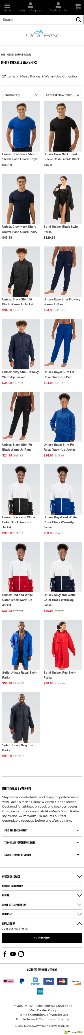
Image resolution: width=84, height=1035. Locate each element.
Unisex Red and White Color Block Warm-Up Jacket (17, 600)
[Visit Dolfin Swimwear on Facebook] (5, 954)
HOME (3, 54)
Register (36, 11)
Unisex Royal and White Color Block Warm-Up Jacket (60, 522)
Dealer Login (58, 11)
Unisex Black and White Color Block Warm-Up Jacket (18, 522)
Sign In (23, 11)
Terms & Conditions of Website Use (43, 1015)
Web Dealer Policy (43, 1010)
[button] (7, 7)
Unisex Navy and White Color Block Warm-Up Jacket (59, 600)
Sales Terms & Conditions (54, 1006)
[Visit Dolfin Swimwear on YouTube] (13, 954)
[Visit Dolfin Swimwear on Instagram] (21, 954)
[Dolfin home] (42, 33)
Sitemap (64, 1019)
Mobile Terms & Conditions (35, 1019)
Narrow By (12, 95)
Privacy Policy (22, 1006)
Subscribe (42, 938)
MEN (8, 54)
